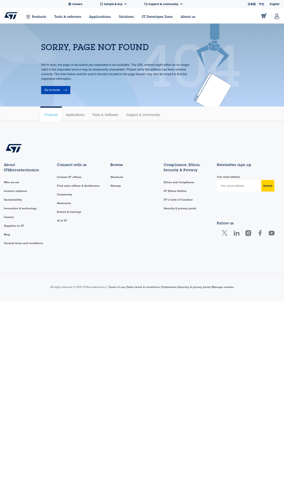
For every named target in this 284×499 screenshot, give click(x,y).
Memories (47, 208)
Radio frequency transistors (58, 266)
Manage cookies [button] (224, 485)
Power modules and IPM (56, 248)
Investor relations (15, 389)
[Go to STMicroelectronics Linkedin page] (236, 432)
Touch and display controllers (59, 306)
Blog (7, 432)
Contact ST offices (69, 375)
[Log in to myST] (277, 15)
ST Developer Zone (157, 16)
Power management (53, 243)
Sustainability (13, 397)
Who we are (11, 380)
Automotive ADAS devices (57, 144)
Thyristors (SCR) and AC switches (61, 301)
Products (39, 16)
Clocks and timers (52, 173)
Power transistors (51, 254)
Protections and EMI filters (57, 260)
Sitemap (115, 384)
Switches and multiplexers (57, 295)
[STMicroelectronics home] (10, 15)
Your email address (228, 375)
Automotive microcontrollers (58, 167)
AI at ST (62, 418)
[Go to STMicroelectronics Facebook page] (260, 432)
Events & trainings (69, 410)
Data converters (51, 179)
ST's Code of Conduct (178, 397)
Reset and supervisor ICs (56, 272)
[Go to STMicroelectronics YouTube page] (271, 432)
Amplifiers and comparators (58, 133)
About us (188, 16)
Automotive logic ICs (53, 161)
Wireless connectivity (54, 312)
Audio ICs (47, 138)
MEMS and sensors (53, 214)
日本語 (252, 4)
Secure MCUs (49, 277)
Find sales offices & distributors (78, 384)
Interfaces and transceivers (57, 202)
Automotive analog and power (59, 150)
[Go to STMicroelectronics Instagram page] (248, 432)
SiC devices (48, 283)
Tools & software (67, 16)
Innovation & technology (20, 406)
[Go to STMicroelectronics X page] (225, 432)
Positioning (47, 237)
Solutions (126, 16)
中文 (261, 4)
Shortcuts (116, 375)
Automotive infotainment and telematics (65, 156)
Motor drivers (49, 225)
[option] (65, 113)
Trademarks (169, 485)
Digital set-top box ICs (54, 185)
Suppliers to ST (14, 424)
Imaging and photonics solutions (61, 196)
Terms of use (116, 485)
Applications (100, 16)
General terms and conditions (23, 441)
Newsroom (64, 401)
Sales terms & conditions (142, 485)
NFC (44, 231)
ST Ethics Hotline (175, 389)
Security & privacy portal (180, 406)
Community (64, 392)
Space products (50, 289)
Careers (9, 415)
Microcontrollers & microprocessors (62, 219)
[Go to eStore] (264, 15)
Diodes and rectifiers (53, 190)
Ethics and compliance (179, 380)
